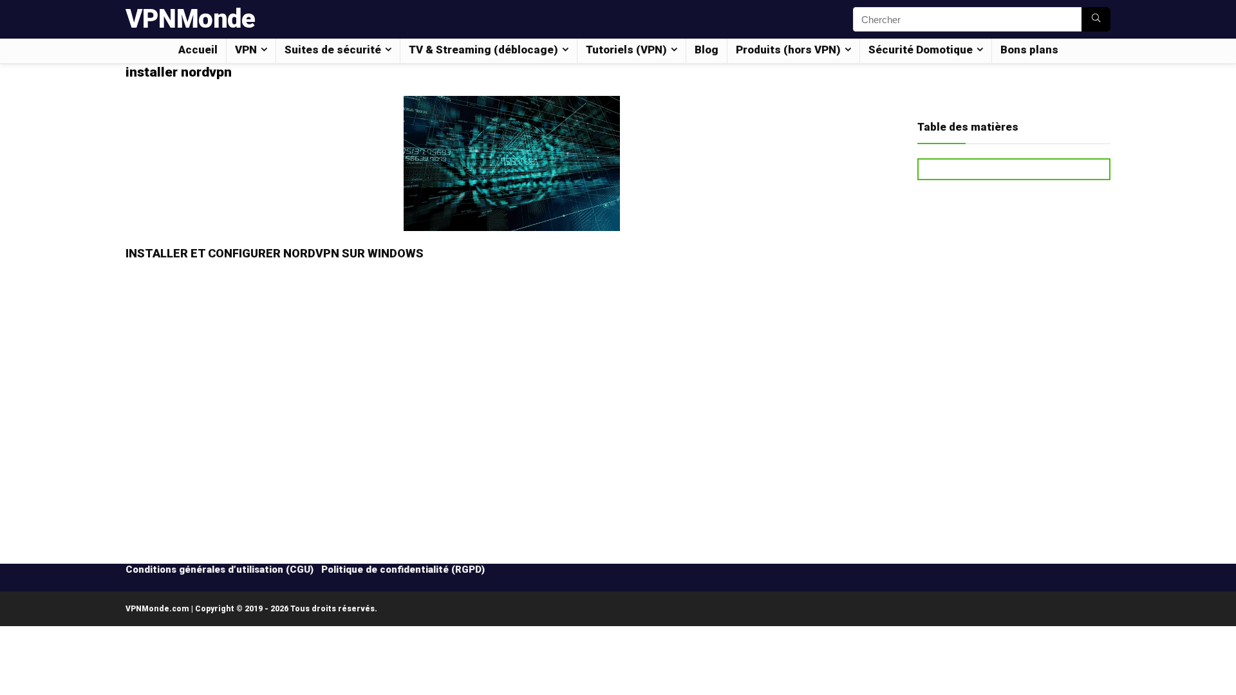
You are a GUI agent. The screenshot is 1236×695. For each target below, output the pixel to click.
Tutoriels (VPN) (626, 49)
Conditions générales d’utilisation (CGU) (220, 569)
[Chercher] (1096, 19)
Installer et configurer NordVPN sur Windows (275, 253)
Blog (706, 49)
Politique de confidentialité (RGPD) (403, 569)
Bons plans (1029, 49)
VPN (246, 49)
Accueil (198, 49)
